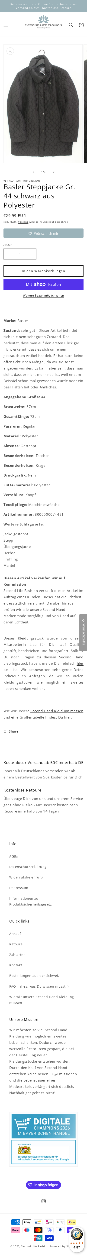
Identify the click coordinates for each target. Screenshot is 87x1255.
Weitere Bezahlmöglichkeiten (43, 295)
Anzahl (8, 244)
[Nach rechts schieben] (54, 172)
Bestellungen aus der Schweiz (34, 975)
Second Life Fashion (34, 1246)
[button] (6, 25)
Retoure (16, 944)
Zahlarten (17, 954)
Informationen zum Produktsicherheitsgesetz (30, 901)
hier (80, 663)
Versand (23, 221)
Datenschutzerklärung (28, 866)
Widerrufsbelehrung (26, 877)
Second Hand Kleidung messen (56, 711)
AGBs (13, 856)
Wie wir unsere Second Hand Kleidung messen (41, 1000)
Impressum (18, 887)
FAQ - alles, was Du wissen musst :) (39, 986)
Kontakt (15, 965)
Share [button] (14, 731)
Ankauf (15, 933)
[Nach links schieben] (33, 172)
